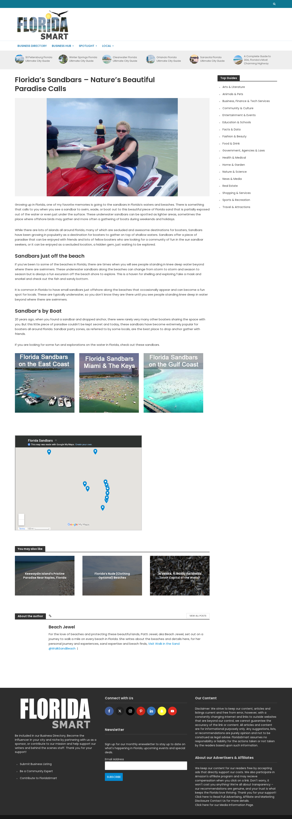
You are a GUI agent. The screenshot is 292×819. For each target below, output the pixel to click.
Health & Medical (234, 158)
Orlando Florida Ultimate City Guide (169, 59)
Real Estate (230, 186)
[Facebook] (109, 711)
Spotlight (86, 46)
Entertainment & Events (239, 115)
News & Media (232, 179)
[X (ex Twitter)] (119, 711)
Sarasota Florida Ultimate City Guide (212, 59)
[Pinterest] (140, 711)
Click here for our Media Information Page (224, 805)
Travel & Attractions (236, 207)
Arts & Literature (233, 87)
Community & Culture (237, 108)
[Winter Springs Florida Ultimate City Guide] (63, 59)
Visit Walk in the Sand (164, 644)
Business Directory (32, 46)
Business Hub (61, 46)
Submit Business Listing (36, 764)
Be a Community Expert (36, 771)
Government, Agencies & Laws (243, 150)
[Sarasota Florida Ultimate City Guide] (194, 59)
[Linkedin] (151, 711)
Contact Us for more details (229, 801)
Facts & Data (231, 129)
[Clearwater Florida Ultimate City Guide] (106, 59)
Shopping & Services (236, 193)
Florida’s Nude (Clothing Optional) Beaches (112, 576)
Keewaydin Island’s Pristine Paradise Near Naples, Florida (44, 576)
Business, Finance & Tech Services (246, 101)
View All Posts (198, 615)
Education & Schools (236, 122)
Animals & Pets (232, 94)
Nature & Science (234, 172)
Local (106, 46)
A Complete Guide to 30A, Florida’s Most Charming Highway (257, 60)
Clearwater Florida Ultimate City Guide (125, 59)
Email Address (114, 759)
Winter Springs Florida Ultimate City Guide (83, 59)
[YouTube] (172, 711)
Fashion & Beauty (234, 136)
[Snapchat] (162, 711)
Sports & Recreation (236, 200)
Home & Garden (233, 165)
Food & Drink (231, 143)
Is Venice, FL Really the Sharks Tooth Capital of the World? (180, 576)
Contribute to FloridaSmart (38, 778)
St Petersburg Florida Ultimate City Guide (38, 59)
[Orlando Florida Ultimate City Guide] (150, 59)
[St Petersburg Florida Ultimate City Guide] (19, 59)
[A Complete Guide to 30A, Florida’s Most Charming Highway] (237, 60)
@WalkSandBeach (62, 648)
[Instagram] (130, 711)
